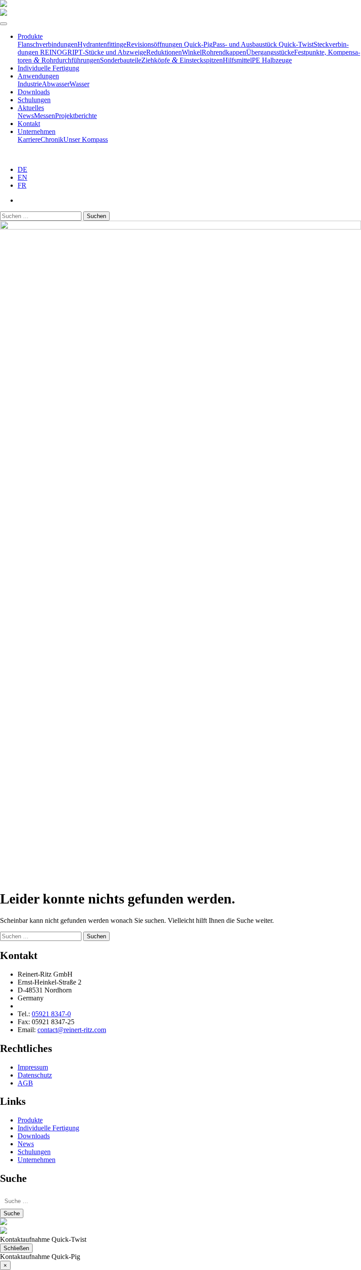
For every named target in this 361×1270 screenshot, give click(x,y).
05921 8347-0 (51, 1014)
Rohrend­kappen (224, 52)
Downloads (34, 92)
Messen (44, 115)
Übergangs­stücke (270, 52)
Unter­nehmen (36, 131)
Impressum (33, 1067)
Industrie (30, 84)
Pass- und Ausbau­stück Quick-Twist (263, 44)
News (26, 115)
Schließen (16, 1248)
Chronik (52, 139)
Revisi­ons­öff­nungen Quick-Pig (169, 44)
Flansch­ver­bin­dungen (47, 44)
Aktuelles (31, 107)
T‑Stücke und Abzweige (112, 52)
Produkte (30, 36)
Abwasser (56, 84)
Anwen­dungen (38, 76)
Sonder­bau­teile (120, 60)
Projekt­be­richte (76, 115)
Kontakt (29, 123)
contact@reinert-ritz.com (71, 1029)
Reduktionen (164, 52)
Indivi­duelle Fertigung (48, 68)
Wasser (79, 84)
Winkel (192, 52)
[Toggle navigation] (3, 23)
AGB (25, 1083)
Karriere (29, 139)
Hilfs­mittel (237, 60)
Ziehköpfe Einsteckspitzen (182, 60)
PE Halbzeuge (272, 60)
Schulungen (34, 100)
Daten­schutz (35, 1075)
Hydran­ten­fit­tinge (101, 44)
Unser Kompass (85, 139)
